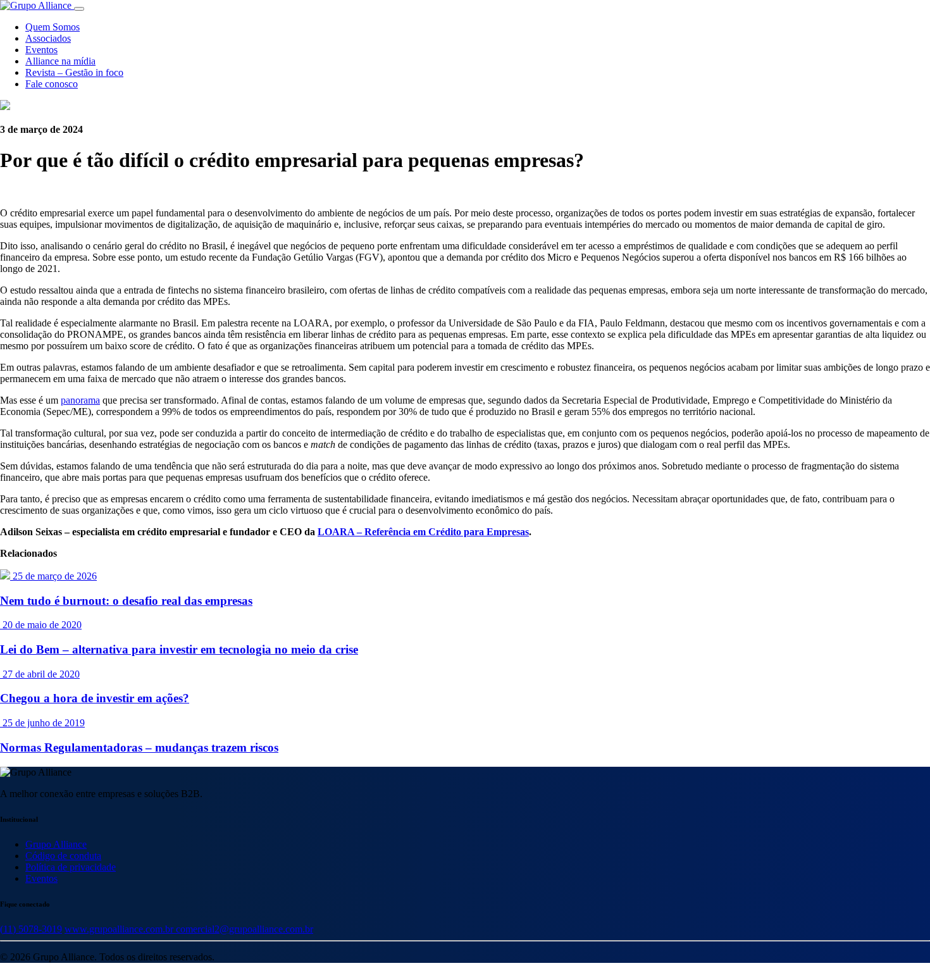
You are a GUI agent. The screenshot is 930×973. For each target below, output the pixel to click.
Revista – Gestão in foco (74, 72)
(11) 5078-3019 (31, 929)
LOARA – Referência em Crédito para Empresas (423, 531)
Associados (48, 38)
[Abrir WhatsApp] (898, 941)
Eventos (41, 49)
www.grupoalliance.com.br (120, 929)
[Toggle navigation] (79, 9)
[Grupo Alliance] (37, 5)
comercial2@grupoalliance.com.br (244, 929)
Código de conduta (63, 855)
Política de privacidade (70, 867)
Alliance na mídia (60, 61)
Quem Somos (52, 27)
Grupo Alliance (56, 844)
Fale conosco (51, 83)
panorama (80, 400)
